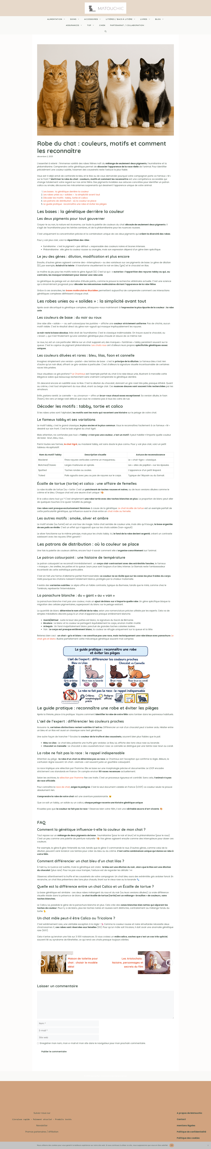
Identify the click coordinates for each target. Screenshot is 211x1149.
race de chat (63, 787)
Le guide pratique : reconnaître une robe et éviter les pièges (75, 204)
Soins (73, 19)
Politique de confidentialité (191, 1131)
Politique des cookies (188, 1138)
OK (172, 1145)
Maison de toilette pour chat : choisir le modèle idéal (83, 962)
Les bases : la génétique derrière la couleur (66, 191)
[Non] (208, 1145)
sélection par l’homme (71, 777)
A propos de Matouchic (189, 1113)
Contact (181, 1119)
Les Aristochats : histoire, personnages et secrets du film (127, 962)
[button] (105, 31)
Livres (143, 19)
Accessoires (91, 19)
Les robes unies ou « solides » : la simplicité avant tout (71, 194)
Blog (158, 19)
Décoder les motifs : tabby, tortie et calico (65, 197)
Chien (102, 25)
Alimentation (54, 19)
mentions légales (186, 1125)
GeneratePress (121, 1076)
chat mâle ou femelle (119, 511)
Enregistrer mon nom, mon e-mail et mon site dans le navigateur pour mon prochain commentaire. (93, 1043)
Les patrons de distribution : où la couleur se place (69, 200)
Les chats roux (98, 345)
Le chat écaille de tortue (131, 508)
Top (89, 25)
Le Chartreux (78, 373)
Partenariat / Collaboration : (127, 25)
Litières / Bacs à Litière (119, 19)
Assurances (72, 25)
